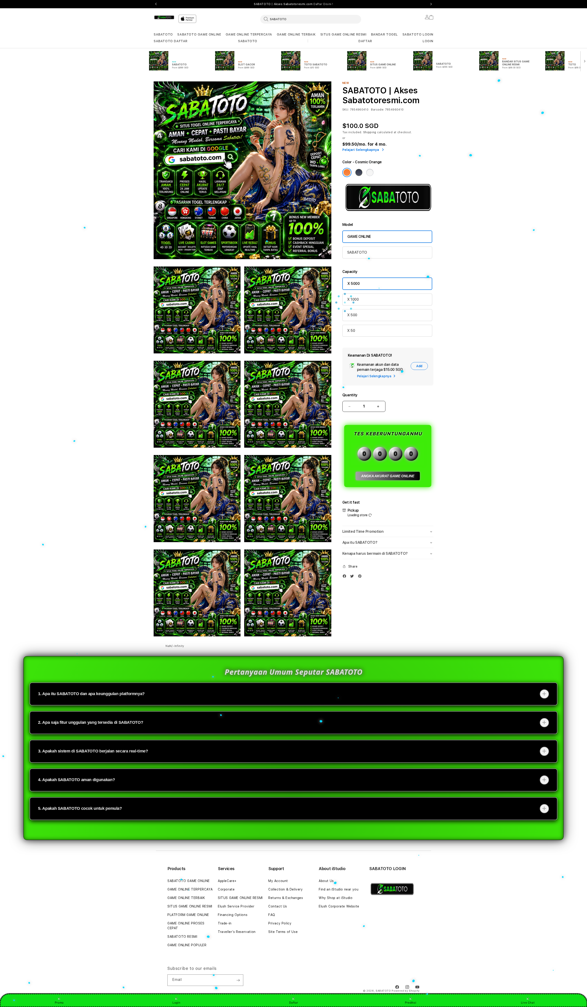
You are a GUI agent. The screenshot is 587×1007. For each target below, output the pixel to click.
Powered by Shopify (406, 990)
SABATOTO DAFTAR (171, 41)
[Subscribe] (238, 980)
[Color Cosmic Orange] (347, 172)
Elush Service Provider (236, 906)
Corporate (226, 889)
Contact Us (277, 906)
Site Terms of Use (283, 932)
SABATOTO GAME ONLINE (199, 34)
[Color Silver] (370, 172)
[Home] (164, 17)
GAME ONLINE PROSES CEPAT (186, 925)
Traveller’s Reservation (237, 932)
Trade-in (225, 923)
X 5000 (353, 283)
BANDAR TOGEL (384, 34)
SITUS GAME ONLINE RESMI (343, 34)
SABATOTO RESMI (182, 936)
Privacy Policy (279, 923)
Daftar (293, 1002)
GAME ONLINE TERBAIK (296, 34)
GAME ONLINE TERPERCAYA (249, 34)
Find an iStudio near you (338, 889)
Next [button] (431, 4)
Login (176, 1002)
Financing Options (232, 915)
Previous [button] (156, 4)
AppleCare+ (227, 881)
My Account (278, 881)
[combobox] (310, 19)
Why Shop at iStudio (335, 898)
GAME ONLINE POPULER (186, 945)
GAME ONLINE (359, 236)
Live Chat (527, 1002)
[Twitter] (353, 577)
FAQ (271, 915)
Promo (59, 1002)
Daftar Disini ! (323, 4)
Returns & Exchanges (285, 898)
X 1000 (353, 299)
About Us (326, 881)
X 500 (352, 315)
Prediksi (410, 1002)
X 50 (351, 330)
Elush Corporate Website (339, 906)
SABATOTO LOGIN (417, 34)
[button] (163, 34)
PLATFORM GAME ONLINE (188, 915)
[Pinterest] (361, 577)
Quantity (349, 395)
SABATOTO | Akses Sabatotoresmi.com (293, 4)
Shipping (370, 132)
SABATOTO (163, 34)
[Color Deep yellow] (359, 172)
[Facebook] (345, 577)
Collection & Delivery (285, 889)
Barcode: (377, 109)
